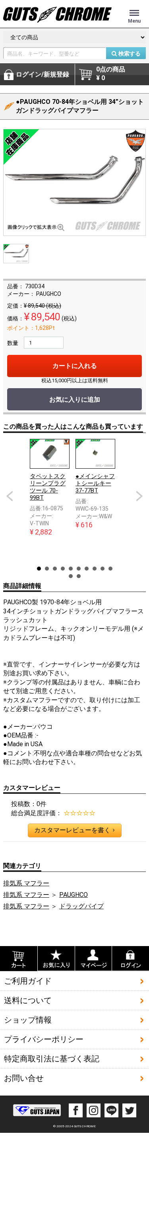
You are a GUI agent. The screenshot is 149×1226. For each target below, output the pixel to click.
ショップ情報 (28, 1020)
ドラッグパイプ (81, 906)
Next (139, 496)
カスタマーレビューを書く (74, 830)
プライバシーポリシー (43, 1039)
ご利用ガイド (28, 981)
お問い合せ (24, 1078)
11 (71, 576)
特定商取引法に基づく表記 (51, 1058)
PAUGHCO (73, 894)
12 (79, 576)
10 (110, 569)
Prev (9, 496)
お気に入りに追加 (74, 399)
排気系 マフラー (26, 883)
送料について (28, 1000)
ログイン (42, 74)
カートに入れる (74, 366)
